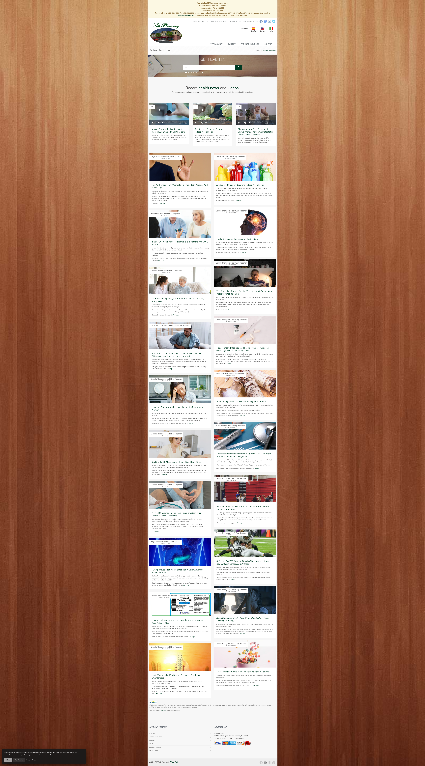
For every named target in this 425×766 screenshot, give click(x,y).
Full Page (162, 203)
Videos (207, 72)
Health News (193, 72)
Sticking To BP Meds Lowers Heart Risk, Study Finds (176, 462)
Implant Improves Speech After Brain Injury (237, 239)
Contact (268, 44)
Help (203, 21)
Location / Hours (235, 21)
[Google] (265, 21)
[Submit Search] (238, 67)
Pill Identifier (211, 21)
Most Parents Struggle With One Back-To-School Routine (242, 671)
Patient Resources (250, 44)
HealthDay (164, 710)
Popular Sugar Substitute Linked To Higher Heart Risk (241, 401)
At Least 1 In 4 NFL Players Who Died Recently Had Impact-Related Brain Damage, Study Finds (243, 562)
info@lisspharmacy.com (187, 15)
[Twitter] (273, 21)
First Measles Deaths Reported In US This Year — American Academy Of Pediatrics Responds (243, 455)
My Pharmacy (216, 44)
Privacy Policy (154, 750)
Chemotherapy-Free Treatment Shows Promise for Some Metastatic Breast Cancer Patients (255, 132)
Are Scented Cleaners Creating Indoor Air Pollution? (209, 130)
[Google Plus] (265, 762)
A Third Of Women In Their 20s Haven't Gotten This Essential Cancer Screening (176, 514)
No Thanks (19, 760)
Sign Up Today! (247, 21)
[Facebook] (261, 21)
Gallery (232, 44)
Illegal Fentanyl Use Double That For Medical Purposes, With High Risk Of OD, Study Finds (242, 349)
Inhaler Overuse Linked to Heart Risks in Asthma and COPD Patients (168, 130)
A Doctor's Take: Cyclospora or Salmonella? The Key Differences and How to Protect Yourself (176, 354)
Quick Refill (223, 21)
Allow (8, 760)
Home (258, 51)
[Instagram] (269, 21)
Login (256, 21)
